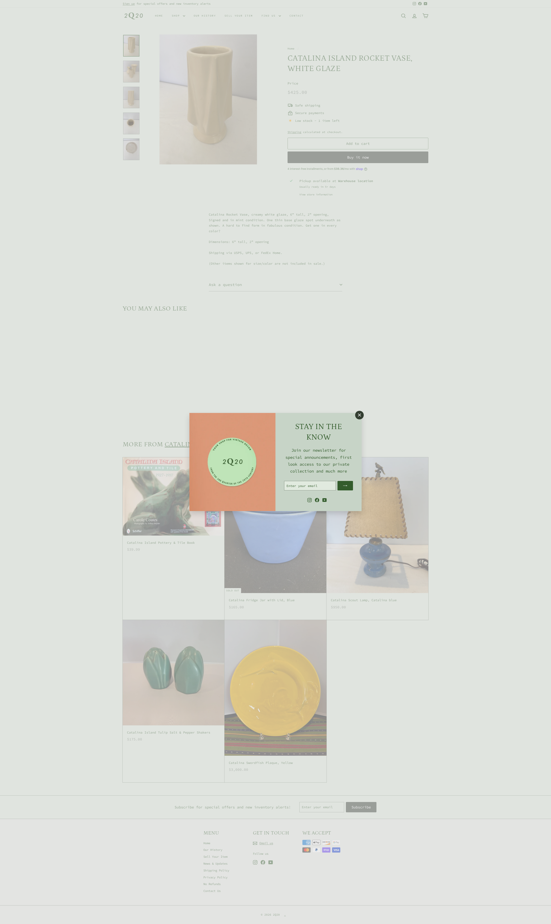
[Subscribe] (345, 485)
